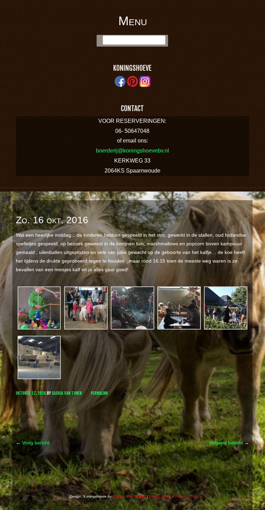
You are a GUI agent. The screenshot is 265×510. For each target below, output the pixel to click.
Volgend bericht (229, 442)
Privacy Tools (185, 496)
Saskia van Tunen (67, 393)
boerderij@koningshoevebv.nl (132, 151)
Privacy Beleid (160, 496)
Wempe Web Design (128, 496)
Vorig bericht (32, 442)
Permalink (99, 393)
